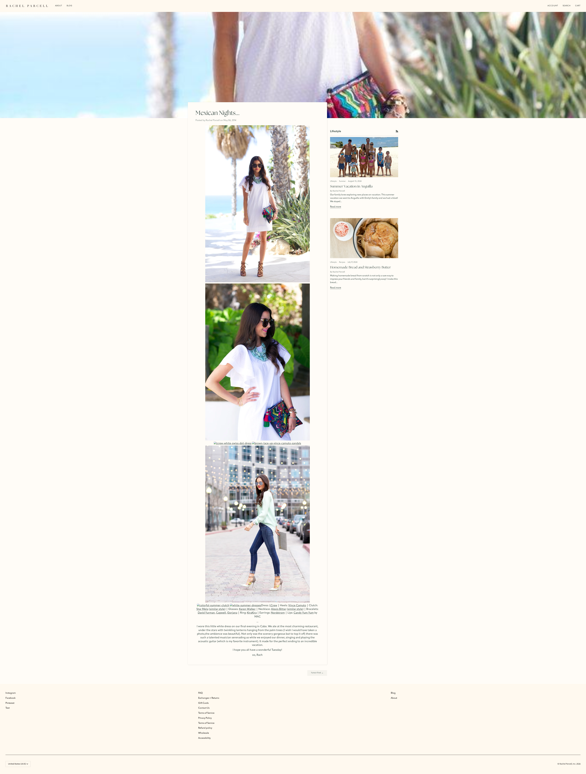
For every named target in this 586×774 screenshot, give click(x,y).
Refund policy (205, 728)
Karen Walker (247, 609)
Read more (335, 207)
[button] (69, 6)
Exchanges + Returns (208, 698)
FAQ (200, 693)
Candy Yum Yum (304, 613)
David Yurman (206, 613)
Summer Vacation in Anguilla (351, 186)
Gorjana (232, 613)
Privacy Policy (205, 718)
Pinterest (9, 703)
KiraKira (252, 613)
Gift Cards (203, 703)
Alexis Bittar (278, 609)
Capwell (221, 613)
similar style (217, 609)
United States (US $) (17, 764)
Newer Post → (317, 673)
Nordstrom (278, 613)
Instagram (10, 693)
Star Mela (202, 609)
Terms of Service (206, 713)
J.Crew (273, 605)
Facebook (10, 698)
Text (7, 708)
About (394, 698)
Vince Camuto (297, 605)
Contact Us (204, 708)
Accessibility (204, 738)
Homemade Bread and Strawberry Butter (360, 267)
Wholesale (203, 733)
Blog (393, 693)
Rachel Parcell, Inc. (568, 764)
